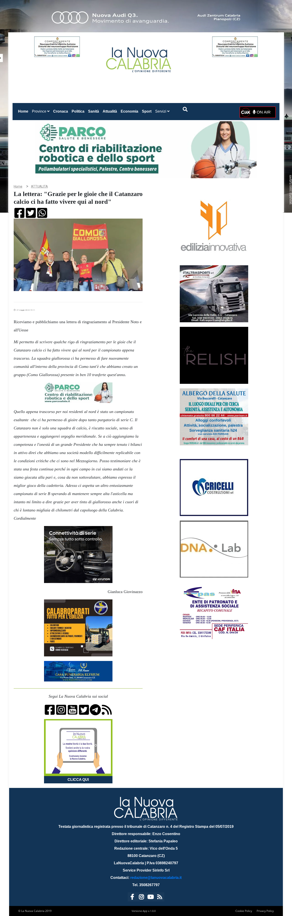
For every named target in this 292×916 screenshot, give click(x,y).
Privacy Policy (265, 911)
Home (24, 111)
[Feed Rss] (159, 898)
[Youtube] (150, 898)
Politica (78, 111)
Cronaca (60, 111)
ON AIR (263, 112)
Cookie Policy (243, 911)
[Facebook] (132, 898)
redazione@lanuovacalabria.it (156, 878)
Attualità (110, 111)
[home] (139, 58)
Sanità (93, 111)
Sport (146, 111)
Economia (129, 111)
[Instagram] (141, 898)
